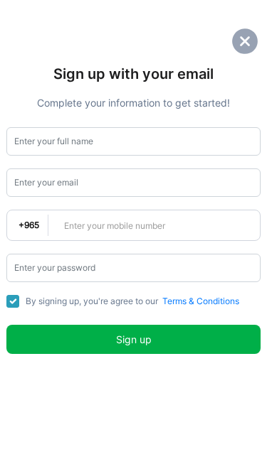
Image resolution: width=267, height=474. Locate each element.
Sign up (134, 339)
